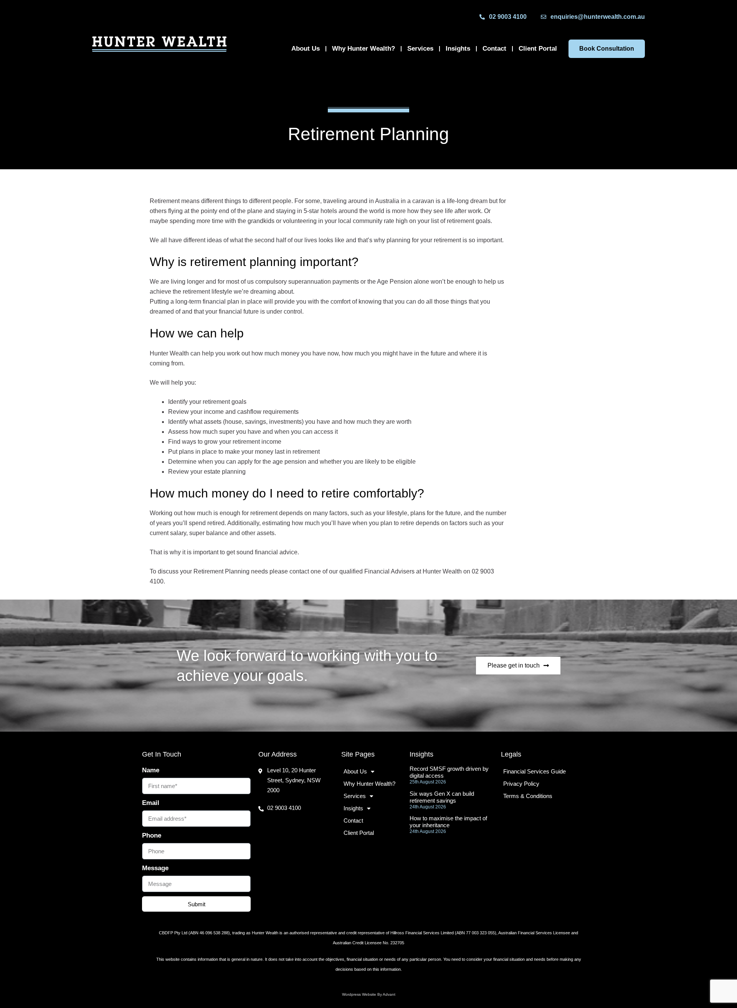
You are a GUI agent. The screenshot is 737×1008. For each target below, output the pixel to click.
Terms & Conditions (527, 796)
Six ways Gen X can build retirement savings (442, 797)
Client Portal (538, 48)
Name (150, 770)
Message (155, 868)
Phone (151, 835)
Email (150, 802)
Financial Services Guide (534, 771)
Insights (458, 48)
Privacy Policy (521, 783)
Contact (494, 48)
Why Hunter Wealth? (363, 48)
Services (420, 48)
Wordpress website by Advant (368, 994)
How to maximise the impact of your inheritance (448, 821)
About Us (305, 48)
